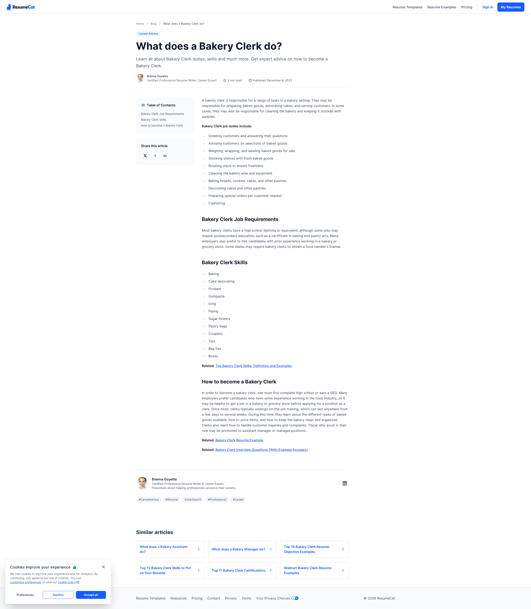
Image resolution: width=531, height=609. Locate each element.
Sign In (487, 7)
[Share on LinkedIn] (165, 156)
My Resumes (511, 7)
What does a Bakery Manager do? (238, 549)
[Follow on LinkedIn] (344, 483)
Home (140, 23)
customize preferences (25, 582)
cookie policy (67, 582)
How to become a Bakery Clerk (162, 125)
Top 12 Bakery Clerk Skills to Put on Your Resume (165, 570)
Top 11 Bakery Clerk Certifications (239, 570)
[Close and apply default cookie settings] (103, 567)
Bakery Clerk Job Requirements (162, 113)
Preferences (25, 595)
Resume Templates (408, 7)
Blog (154, 23)
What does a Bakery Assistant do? (164, 549)
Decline (58, 595)
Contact (213, 598)
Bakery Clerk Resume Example (239, 440)
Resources (179, 598)
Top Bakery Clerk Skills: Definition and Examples (254, 366)
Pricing (466, 7)
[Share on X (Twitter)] (145, 156)
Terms (246, 598)
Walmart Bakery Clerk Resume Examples (307, 570)
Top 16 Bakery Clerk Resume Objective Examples (306, 549)
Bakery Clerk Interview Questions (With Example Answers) (262, 450)
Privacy (231, 598)
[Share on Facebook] (155, 156)
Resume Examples (441, 7)
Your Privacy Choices (273, 598)
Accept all (91, 595)
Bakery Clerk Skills (153, 119)
